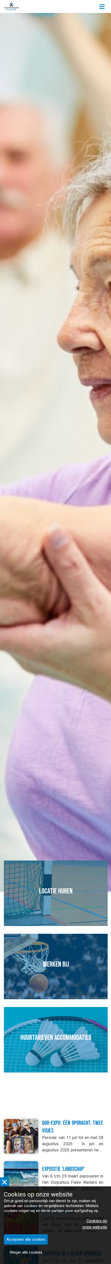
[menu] (102, 5)
